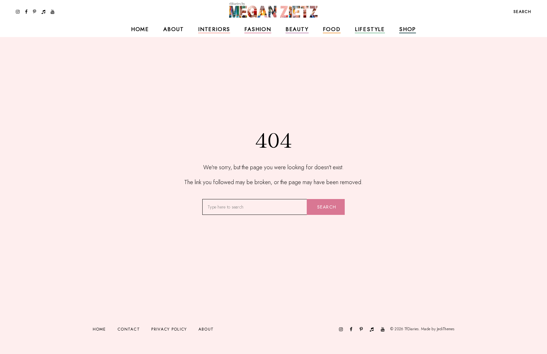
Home (140, 29)
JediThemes (445, 329)
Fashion (257, 29)
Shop (407, 29)
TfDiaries (412, 329)
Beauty (297, 29)
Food (332, 29)
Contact (128, 329)
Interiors (214, 29)
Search (326, 207)
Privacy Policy (169, 329)
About (173, 29)
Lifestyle (370, 29)
